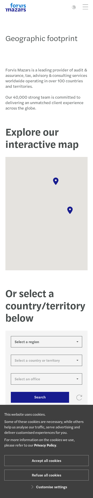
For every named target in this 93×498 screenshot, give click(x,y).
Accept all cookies (46, 460)
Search (40, 397)
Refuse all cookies (46, 475)
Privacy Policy (45, 445)
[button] (55, 181)
